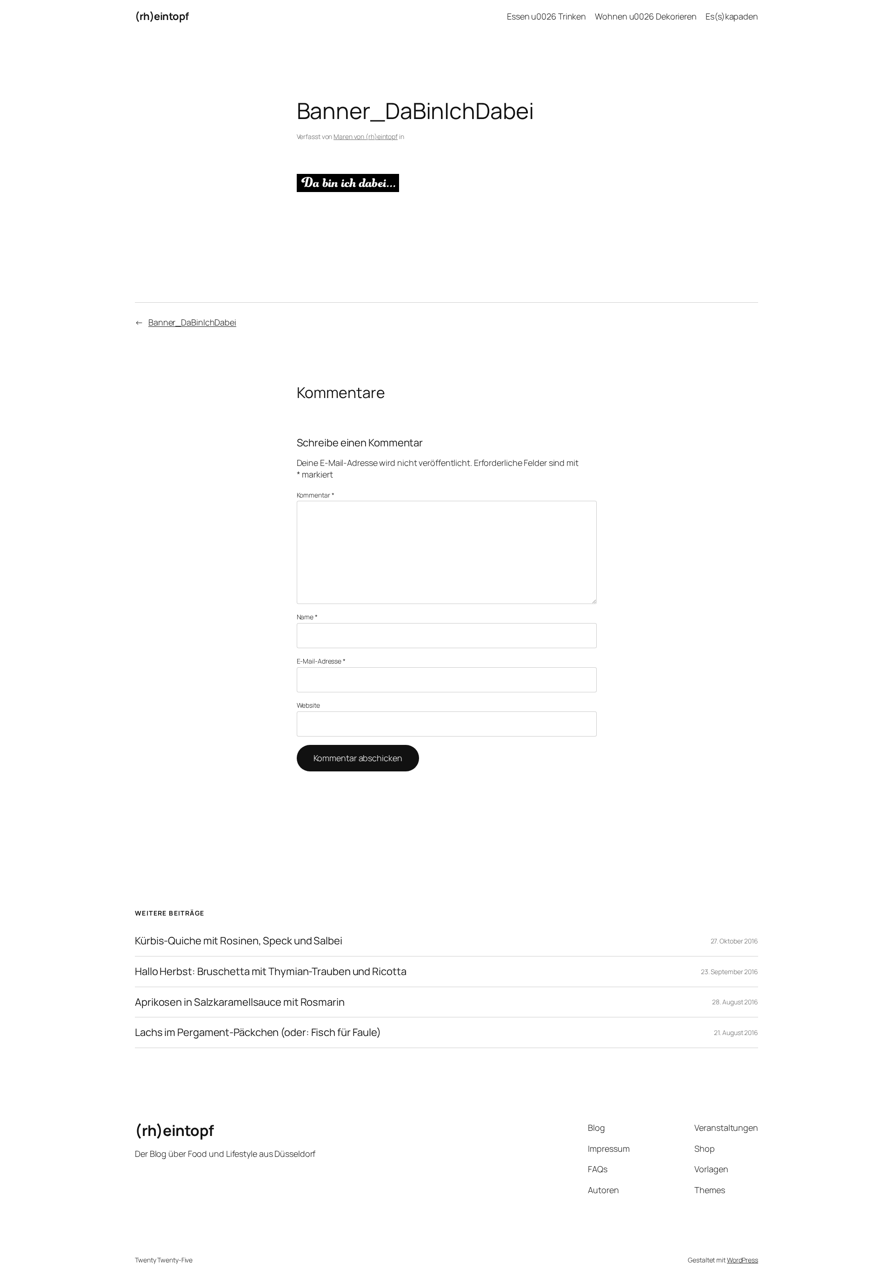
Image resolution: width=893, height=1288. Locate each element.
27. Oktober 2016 (734, 940)
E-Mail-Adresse (321, 661)
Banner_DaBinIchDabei (192, 322)
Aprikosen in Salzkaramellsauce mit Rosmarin (240, 1002)
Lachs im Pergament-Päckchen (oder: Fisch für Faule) (258, 1032)
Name (307, 616)
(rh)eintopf (162, 16)
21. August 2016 (736, 1032)
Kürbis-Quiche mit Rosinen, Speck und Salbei (238, 941)
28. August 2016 (735, 1001)
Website (308, 705)
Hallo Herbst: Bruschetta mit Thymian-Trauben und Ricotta (270, 971)
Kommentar (315, 495)
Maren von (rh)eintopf (365, 136)
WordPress (742, 1259)
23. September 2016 (729, 971)
